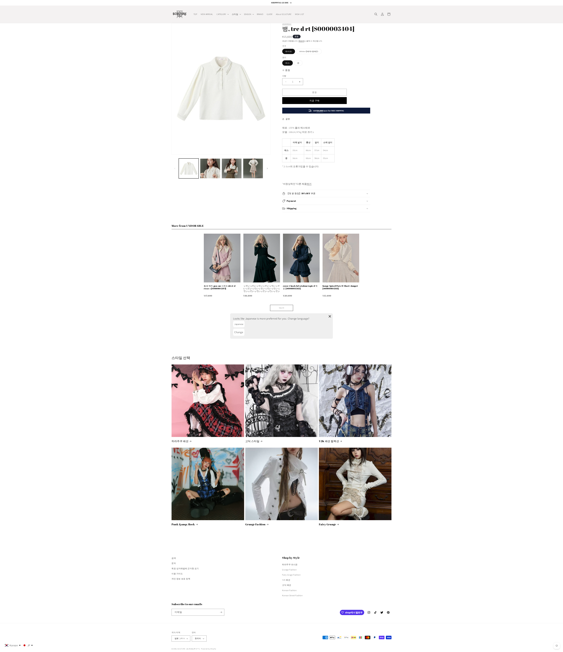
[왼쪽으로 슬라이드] (175, 168)
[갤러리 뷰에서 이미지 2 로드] (210, 168)
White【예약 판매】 (310, 52)
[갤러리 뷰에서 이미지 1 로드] (189, 168)
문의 (174, 563)
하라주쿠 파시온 (290, 564)
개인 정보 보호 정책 (181, 578)
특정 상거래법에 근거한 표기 (185, 568)
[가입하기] (221, 612)
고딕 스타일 (252, 441)
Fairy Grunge (327, 524)
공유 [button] (288, 119)
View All (281, 308)
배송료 (301, 41)
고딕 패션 (286, 585)
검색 (174, 558)
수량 (284, 76)
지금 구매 (314, 100)
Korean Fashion (289, 590)
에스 (288, 64)
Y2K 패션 (286, 580)
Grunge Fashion (255, 524)
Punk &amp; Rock (183, 524)
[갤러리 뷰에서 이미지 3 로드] (232, 168)
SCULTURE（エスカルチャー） (189, 649)
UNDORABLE (286, 24)
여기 (309, 183)
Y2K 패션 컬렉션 (329, 441)
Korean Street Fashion (292, 595)
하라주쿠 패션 (180, 441)
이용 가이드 (177, 573)
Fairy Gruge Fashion (291, 574)
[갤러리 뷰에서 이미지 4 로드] (253, 168)
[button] (222, 14)
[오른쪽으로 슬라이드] (267, 168)
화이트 (289, 52)
